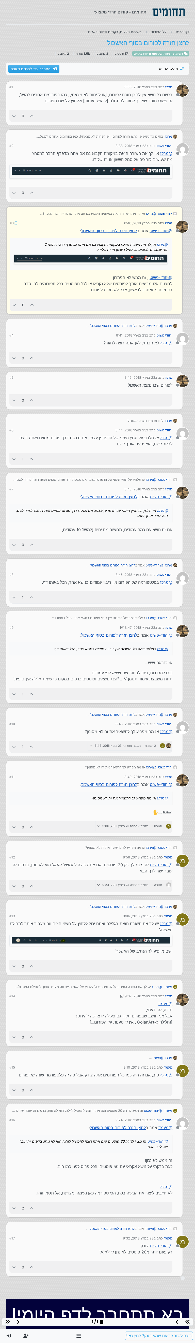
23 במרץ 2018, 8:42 (139, 377)
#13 (12, 916)
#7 (11, 489)
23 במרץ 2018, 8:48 (131, 724)
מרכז (168, 87)
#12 (12, 857)
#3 (11, 223)
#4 (11, 335)
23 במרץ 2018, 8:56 (138, 857)
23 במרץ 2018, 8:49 (139, 776)
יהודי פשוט (164, 146)
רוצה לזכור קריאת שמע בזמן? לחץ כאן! (159, 1336)
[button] (79, 1336)
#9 (11, 627)
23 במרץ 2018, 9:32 (138, 1238)
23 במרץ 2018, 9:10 (138, 1067)
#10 (12, 724)
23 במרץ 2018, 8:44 (131, 430)
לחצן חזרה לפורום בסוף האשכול (109, 230)
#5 (11, 377)
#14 (12, 996)
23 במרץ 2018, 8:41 (131, 335)
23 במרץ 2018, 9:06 (138, 916)
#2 (11, 146)
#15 (12, 1067)
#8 (11, 574)
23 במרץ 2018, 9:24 (131, 1119)
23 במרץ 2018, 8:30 (139, 87)
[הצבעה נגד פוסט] (14, 116)
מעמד (168, 857)
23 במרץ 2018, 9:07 (140, 996)
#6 (11, 430)
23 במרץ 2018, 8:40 (139, 223)
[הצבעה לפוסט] (32, 116)
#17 (12, 1238)
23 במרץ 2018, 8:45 (139, 489)
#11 (11, 776)
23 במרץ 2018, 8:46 (131, 574)
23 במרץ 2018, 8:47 (140, 627)
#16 (12, 1119)
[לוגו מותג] (168, 12)
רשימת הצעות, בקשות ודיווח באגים (159, 53)
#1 (11, 87)
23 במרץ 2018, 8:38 (131, 146)
